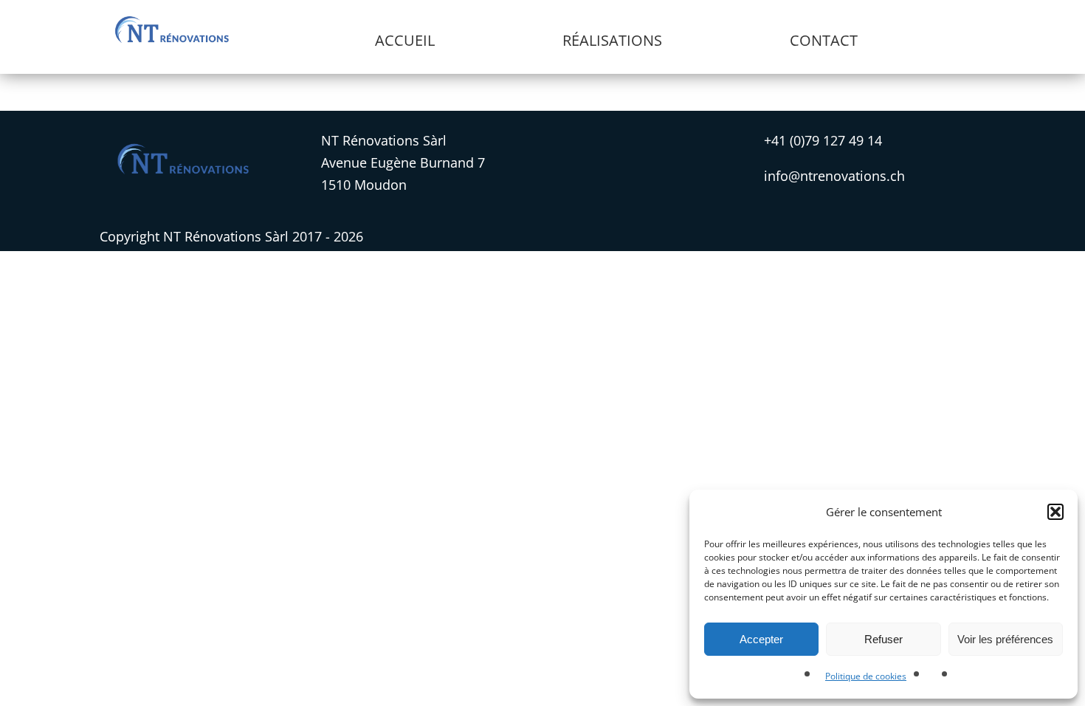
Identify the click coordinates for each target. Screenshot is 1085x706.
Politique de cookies (865, 676)
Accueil (405, 40)
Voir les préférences (1005, 639)
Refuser (883, 639)
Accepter (761, 639)
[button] (1055, 511)
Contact (824, 40)
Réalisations (612, 40)
